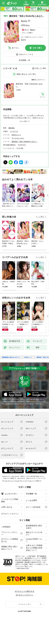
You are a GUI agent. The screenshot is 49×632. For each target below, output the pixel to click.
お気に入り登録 (40, 68)
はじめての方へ (11, 494)
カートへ (15, 48)
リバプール (14, 131)
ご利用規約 (5, 527)
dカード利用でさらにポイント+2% (31, 37)
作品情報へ (23, 60)
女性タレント (16, 135)
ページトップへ (24, 604)
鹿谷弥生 (24, 21)
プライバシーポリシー (9, 533)
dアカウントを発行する (24, 591)
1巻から (34, 79)
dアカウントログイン (10, 514)
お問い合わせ (6, 507)
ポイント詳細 (26, 33)
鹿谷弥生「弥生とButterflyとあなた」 (29, 85)
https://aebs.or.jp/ (23, 568)
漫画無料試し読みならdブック (11, 357)
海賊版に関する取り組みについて (9, 548)
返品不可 (23, 39)
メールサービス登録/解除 (9, 500)
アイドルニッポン (18, 138)
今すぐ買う (37, 48)
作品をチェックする (26, 54)
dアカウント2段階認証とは (9, 540)
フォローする (29, 21)
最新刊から (42, 79)
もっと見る (40, 217)
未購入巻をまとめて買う (26, 74)
